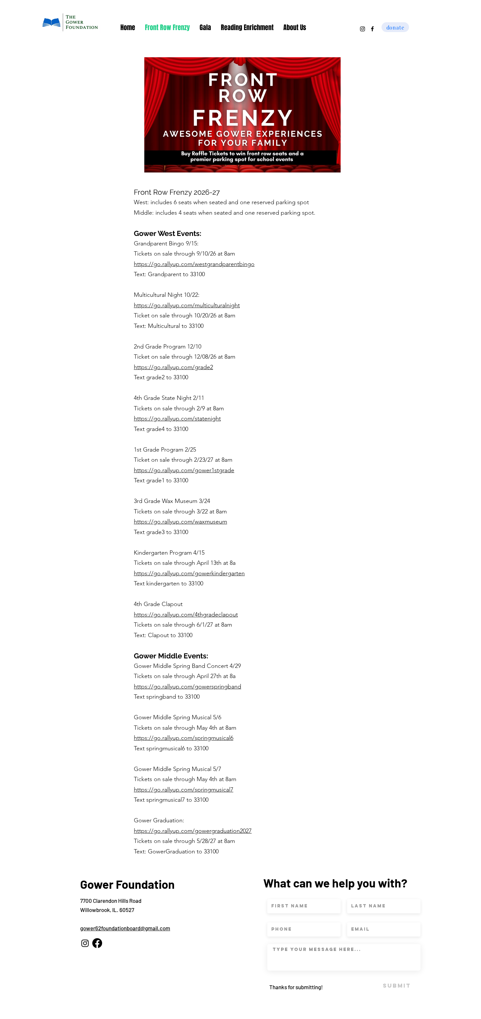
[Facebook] (97, 943)
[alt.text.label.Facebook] (372, 29)
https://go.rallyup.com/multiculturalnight (187, 305)
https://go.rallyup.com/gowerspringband (187, 686)
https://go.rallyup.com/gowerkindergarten (189, 573)
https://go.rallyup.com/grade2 (173, 367)
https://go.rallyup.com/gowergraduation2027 (193, 830)
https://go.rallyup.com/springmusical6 (183, 738)
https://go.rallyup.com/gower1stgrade (184, 470)
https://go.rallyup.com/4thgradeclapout (186, 614)
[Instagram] (362, 29)
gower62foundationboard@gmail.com (125, 928)
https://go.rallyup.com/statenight (177, 418)
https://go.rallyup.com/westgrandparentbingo (194, 264)
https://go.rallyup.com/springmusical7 (183, 789)
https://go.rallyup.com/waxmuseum (180, 521)
